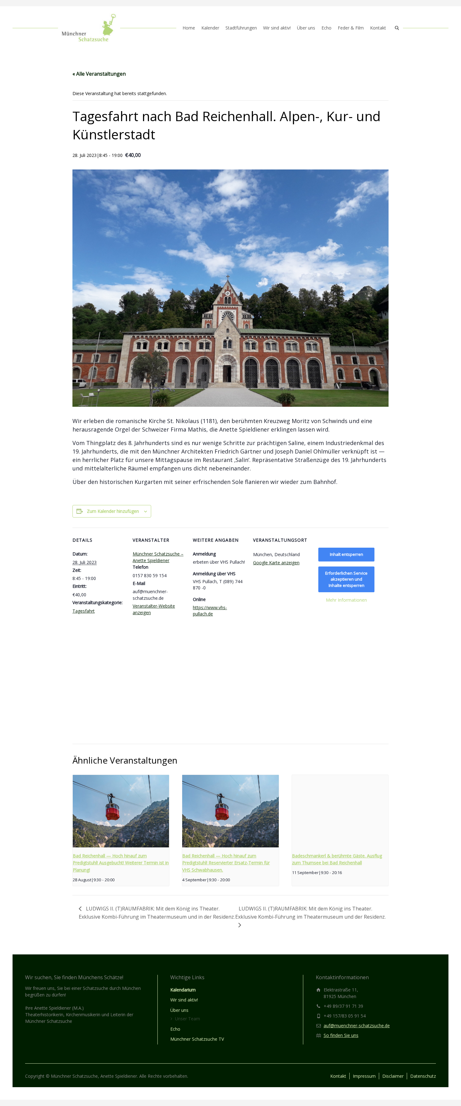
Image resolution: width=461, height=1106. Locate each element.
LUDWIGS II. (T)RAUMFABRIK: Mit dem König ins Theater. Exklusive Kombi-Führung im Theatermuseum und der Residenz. (310, 912)
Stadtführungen (241, 28)
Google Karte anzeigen (276, 563)
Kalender (210, 28)
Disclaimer (393, 1076)
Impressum (364, 1076)
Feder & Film (351, 28)
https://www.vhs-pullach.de (210, 610)
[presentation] (121, 811)
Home (189, 28)
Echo (326, 28)
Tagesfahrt (83, 611)
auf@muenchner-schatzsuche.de (357, 1025)
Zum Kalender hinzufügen (113, 511)
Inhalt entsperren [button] (346, 554)
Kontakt (378, 28)
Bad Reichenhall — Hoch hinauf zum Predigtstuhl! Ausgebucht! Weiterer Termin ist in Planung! (121, 863)
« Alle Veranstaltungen (99, 73)
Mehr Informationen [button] (346, 600)
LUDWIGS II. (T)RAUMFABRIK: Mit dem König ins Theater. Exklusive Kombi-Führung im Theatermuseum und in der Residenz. (157, 912)
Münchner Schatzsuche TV (197, 1039)
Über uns (306, 28)
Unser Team (187, 1019)
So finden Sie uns (341, 1035)
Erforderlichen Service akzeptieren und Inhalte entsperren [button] (346, 579)
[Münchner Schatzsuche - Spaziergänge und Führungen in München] (89, 28)
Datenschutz (423, 1076)
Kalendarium (183, 990)
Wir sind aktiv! (277, 28)
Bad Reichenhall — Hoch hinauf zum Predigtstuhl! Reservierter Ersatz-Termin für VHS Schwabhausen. (226, 863)
